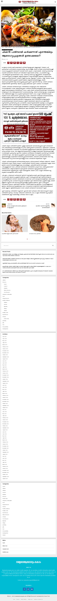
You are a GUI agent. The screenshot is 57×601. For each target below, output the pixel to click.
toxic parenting (5, 327)
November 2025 (6, 353)
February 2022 (5, 442)
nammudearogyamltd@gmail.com (31, 580)
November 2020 (6, 472)
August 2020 (5, 479)
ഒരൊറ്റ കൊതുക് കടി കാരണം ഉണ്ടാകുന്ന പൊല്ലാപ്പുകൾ (16, 207)
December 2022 (6, 422)
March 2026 (5, 345)
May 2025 (4, 365)
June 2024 (5, 387)
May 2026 (4, 341)
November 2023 (6, 401)
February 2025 (5, 371)
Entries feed (5, 546)
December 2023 (5, 399)
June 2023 (5, 412)
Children (5, 302)
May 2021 (4, 460)
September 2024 (6, 381)
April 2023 (4, 416)
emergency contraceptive (7, 294)
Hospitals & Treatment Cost (38, 599)
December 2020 (6, 470)
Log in (4, 543)
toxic (3, 325)
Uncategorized (5, 329)
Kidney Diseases (7, 290)
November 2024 (6, 377)
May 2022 (4, 436)
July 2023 (4, 409)
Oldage (5, 308)
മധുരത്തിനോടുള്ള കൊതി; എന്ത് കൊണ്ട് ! (10, 234)
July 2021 (4, 456)
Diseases (4, 282)
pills (3, 323)
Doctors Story (6, 319)
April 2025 (5, 367)
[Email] (31, 589)
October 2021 (5, 450)
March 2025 (5, 369)
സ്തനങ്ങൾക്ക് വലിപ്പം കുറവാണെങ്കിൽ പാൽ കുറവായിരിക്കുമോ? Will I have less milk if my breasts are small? (23, 263)
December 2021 (5, 446)
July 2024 (4, 385)
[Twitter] (28, 589)
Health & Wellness (4, 49)
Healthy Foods (10, 49)
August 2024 (5, 383)
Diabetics (5, 288)
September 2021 (6, 452)
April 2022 (5, 438)
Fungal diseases (6, 298)
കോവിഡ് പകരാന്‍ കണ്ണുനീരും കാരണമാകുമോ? (43, 207)
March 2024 (5, 393)
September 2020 (6, 476)
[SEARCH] (52, 245)
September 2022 (6, 428)
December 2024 (6, 375)
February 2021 (5, 466)
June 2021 (4, 458)
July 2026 (4, 337)
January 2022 (5, 444)
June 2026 (5, 339)
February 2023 (5, 418)
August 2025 (5, 359)
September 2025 (6, 357)
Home (14, 599)
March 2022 (5, 440)
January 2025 (5, 373)
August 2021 (5, 454)
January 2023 (5, 420)
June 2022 (5, 434)
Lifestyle (4, 317)
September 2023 (6, 405)
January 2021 (5, 468)
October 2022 (5, 426)
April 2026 (5, 343)
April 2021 (4, 462)
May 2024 (4, 389)
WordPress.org (5, 552)
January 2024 (5, 397)
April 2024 (5, 391)
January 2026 (5, 349)
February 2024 (5, 395)
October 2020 (5, 474)
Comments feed (6, 549)
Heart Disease (5, 314)
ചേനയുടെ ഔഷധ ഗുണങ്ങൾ (35, 234)
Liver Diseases (7, 292)
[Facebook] (24, 589)
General (5, 304)
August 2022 (5, 430)
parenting (4, 321)
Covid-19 (5, 286)
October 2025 (5, 355)
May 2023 (4, 414)
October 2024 (5, 379)
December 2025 (6, 351)
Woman (5, 310)
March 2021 (5, 464)
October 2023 (5, 403)
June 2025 (5, 363)
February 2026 (5, 347)
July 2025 (4, 361)
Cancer (5, 284)
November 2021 (5, 448)
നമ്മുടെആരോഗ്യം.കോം (28, 562)
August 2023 (5, 407)
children (4, 280)
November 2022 (6, 424)
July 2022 (4, 432)
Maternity (5, 306)
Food (3, 296)
